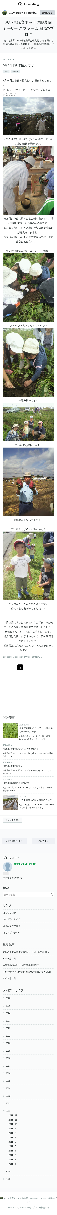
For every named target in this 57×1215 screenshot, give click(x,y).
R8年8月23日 (9, 958)
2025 (8, 1005)
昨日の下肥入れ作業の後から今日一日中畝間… (26, 952)
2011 (8, 1111)
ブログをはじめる (11, 919)
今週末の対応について (14, 766)
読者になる (47, 12)
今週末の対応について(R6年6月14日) (21, 748)
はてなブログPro (11, 932)
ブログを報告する (41, 1207)
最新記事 (9, 944)
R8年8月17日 (9, 978)
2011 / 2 (12, 1159)
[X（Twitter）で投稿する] (20, 667)
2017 (8, 1066)
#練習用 (15, 71)
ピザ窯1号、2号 (14, 841)
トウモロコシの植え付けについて (35, 800)
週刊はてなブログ (11, 926)
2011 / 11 (12, 1119)
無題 (6, 71)
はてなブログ (9, 912)
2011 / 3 (12, 1155)
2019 (8, 1051)
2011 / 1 (12, 1164)
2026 (8, 998)
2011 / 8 (12, 1133)
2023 (8, 1020)
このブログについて (13, 878)
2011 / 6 (12, 1142)
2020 (8, 1043)
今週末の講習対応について (16, 783)
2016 (8, 1073)
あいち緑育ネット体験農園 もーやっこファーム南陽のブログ (29, 28)
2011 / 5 (12, 1146)
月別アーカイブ (13, 990)
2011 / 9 (12, 1128)
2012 (8, 1103)
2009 (8, 1179)
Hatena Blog (25, 1207)
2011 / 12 (12, 1115)
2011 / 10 (12, 1124)
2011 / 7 (12, 1137)
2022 (8, 1028)
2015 (8, 1081)
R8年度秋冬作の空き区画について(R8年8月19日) (27, 972)
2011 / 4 (12, 1150)
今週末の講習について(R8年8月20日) (21, 965)
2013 (8, 1096)
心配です (43, 841)
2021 (8, 1035)
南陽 (12, 223)
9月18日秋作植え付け (18, 65)
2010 (8, 1171)
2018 (8, 1058)
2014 (8, 1088)
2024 (8, 1013)
